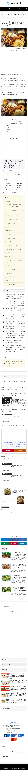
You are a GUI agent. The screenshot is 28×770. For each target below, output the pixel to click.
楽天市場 (8, 450)
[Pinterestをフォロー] (12, 739)
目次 (12, 119)
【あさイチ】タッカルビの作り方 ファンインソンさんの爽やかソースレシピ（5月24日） (14, 123)
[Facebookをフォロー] (12, 735)
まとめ (7, 133)
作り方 (8, 129)
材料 (8, 127)
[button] (25, 607)
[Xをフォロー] (8, 735)
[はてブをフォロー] (15, 735)
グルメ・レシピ (5, 507)
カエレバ (16, 447)
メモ (8, 131)
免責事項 (3, 746)
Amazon (20, 450)
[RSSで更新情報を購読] (15, 739)
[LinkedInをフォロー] (22, 735)
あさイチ (4, 509)
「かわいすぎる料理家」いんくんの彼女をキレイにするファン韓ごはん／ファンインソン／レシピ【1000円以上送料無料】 (14, 444)
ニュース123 (14, 722)
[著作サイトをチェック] (5, 735)
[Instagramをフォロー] (19, 735)
